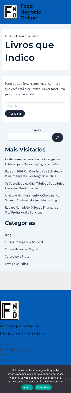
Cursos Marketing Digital (21, 249)
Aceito (27, 387)
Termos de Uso (10, 360)
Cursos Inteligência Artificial (24, 242)
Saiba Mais (43, 387)
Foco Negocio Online (30, 12)
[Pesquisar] (57, 137)
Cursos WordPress (17, 256)
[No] (66, 379)
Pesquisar (35, 130)
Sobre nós (7, 355)
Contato (5, 344)
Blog (8, 235)
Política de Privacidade (15, 350)
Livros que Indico (16, 264)
